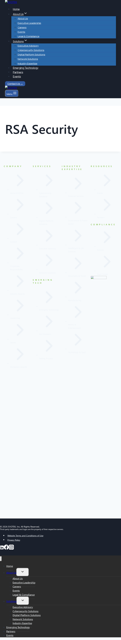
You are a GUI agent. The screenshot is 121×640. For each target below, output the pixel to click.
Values (13, 342)
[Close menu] (1, 558)
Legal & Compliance (28, 36)
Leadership (15, 318)
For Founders (45, 334)
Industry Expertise (27, 63)
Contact (13, 241)
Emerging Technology (25, 68)
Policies (100, 250)
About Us (23, 18)
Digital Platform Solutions (31, 54)
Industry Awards (17, 293)
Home (16, 9)
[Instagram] (11, 548)
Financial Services (76, 196)
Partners (18, 72)
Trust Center (102, 274)
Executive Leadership (29, 23)
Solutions (11, 601)
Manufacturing (74, 300)
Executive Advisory (28, 45)
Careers (22, 27)
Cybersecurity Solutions (31, 50)
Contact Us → (15, 83)
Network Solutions (28, 59)
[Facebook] (6, 548)
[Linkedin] (2, 548)
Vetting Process (46, 358)
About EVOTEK (16, 193)
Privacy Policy (13, 539)
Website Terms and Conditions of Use (25, 535)
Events (21, 32)
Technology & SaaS (77, 352)
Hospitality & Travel (77, 276)
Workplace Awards (18, 366)
